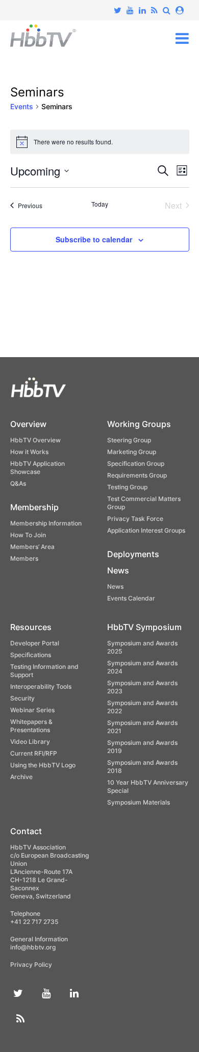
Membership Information (46, 523)
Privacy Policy (31, 964)
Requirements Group (137, 475)
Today (99, 204)
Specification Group (135, 463)
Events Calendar (131, 598)
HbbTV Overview (35, 440)
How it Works (29, 452)
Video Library (30, 741)
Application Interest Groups (146, 530)
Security (22, 698)
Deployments (133, 554)
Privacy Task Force (135, 518)
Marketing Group (131, 452)
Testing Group (127, 487)
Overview (28, 424)
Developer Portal (34, 643)
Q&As (18, 483)
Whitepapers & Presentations (31, 726)
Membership (34, 507)
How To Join (28, 535)
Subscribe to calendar (94, 239)
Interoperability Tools (40, 686)
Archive (21, 777)
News (118, 570)
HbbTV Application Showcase (37, 467)
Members (24, 558)
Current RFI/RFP (33, 753)
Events (21, 106)
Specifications (30, 655)
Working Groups (139, 424)
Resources (31, 627)
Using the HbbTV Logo (43, 765)
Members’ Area (32, 546)
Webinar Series (32, 710)
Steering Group (129, 440)
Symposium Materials (138, 802)
